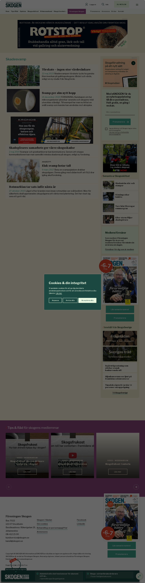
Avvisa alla (70, 300)
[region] (72, 291)
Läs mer (59, 293)
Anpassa (55, 300)
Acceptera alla (87, 300)
